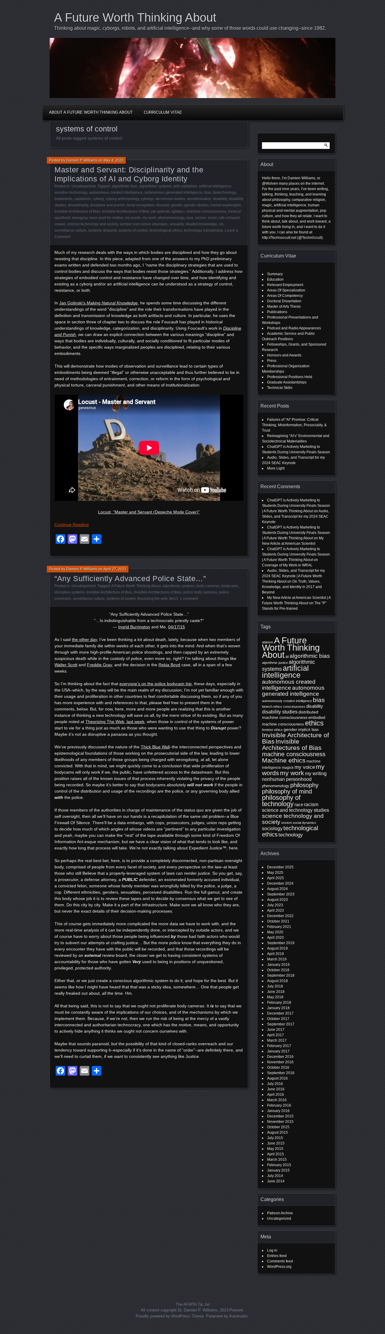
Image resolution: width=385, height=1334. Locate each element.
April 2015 (275, 1154)
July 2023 (275, 905)
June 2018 (276, 992)
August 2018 (277, 981)
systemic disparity (102, 230)
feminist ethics (272, 730)
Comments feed (280, 1261)
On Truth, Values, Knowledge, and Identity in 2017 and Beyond (292, 586)
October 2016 (278, 1067)
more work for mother (106, 218)
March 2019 (277, 959)
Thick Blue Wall (155, 746)
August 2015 (277, 1132)
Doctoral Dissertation (284, 301)
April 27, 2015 (114, 569)
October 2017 (278, 1019)
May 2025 (275, 872)
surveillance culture (70, 230)
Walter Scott (65, 664)
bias (207, 192)
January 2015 (278, 1170)
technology (193, 230)
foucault (162, 205)
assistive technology (70, 192)
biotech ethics (272, 706)
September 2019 (280, 943)
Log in (272, 1250)
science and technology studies (295, 810)
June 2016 (276, 1089)
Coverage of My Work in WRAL (287, 565)
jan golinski (160, 211)
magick (288, 768)
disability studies (279, 711)
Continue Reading (71, 524)
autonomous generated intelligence (173, 192)
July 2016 (275, 1084)
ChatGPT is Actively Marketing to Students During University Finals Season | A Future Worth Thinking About (296, 505)
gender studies (196, 205)
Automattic (238, 1316)
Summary (275, 274)
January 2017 (278, 1051)
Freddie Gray (99, 664)
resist (212, 218)
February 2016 (279, 1105)
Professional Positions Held (289, 377)
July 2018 (275, 986)
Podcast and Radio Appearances (294, 328)
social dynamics (304, 822)
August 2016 (277, 1078)
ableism (267, 642)
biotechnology (224, 192)
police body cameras (200, 592)
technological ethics (165, 230)
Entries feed (277, 1256)
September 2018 (280, 975)
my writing (316, 773)
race (189, 218)
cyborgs (147, 199)
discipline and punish (107, 205)
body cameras (208, 586)
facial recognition (141, 205)
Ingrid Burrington (134, 626)
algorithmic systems (155, 186)
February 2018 (279, 1002)
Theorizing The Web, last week (114, 721)
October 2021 (278, 921)
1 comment (189, 598)
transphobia (213, 230)
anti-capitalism (185, 186)
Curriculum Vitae (163, 112)
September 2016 (280, 1073)
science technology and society (92, 224)
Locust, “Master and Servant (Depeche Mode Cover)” (149, 512)
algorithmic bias (124, 186)
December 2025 (280, 867)
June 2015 (276, 1143)
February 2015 (279, 1165)
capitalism (82, 199)
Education (275, 279)
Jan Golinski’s (98, 302)
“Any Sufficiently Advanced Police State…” (130, 578)
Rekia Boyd (169, 664)
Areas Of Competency (285, 296)
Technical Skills (279, 388)
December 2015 (280, 1116)
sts (221, 224)
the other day (84, 639)
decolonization (199, 199)
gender (177, 205)
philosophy (304, 785)
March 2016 (277, 1100)
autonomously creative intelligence (287, 701)
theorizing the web (152, 598)
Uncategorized (84, 186)
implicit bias (308, 729)
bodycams (229, 586)
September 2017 (280, 1024)
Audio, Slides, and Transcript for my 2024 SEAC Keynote (295, 516)
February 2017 (279, 1046)
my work (149, 218)
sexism (286, 822)
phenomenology (171, 218)
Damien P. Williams (81, 160)
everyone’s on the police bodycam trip (155, 683)
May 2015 (275, 1149)
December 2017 (280, 1013)
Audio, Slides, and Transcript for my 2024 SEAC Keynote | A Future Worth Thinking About (293, 576)
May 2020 (275, 932)
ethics (314, 723)
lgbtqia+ (178, 211)
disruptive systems (69, 592)
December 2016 (280, 1057)
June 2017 (276, 1029)
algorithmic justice (275, 662)
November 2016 (280, 1062)
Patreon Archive (280, 1213)
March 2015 (277, 1159)
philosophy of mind (287, 791)
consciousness (294, 706)
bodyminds (63, 199)
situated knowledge (201, 224)
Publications (277, 312)
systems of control (133, 230)
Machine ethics (284, 760)
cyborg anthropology (122, 199)
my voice (304, 767)
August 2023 (277, 900)
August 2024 (277, 889)
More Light (276, 468)
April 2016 (275, 1094)
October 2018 (278, 970)
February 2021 (279, 927)
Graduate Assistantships (286, 382)
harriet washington (226, 205)
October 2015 (278, 1127)
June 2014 (276, 1181)
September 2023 (280, 894)
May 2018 (275, 997)
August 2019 (277, 948)
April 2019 (275, 954)
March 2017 (277, 1040)
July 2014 (275, 1176)
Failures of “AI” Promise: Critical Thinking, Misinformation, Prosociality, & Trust (294, 425)
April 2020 (275, 937)
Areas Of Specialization (286, 290)
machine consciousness (206, 211)
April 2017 (275, 1035)
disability (220, 199)
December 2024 (280, 883)
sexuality (176, 224)
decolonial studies (170, 199)
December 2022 (280, 916)
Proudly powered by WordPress (163, 1316)
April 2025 (275, 878)
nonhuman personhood (287, 779)
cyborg (98, 199)
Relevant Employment (285, 285)
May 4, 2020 (113, 160)
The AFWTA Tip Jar (193, 1304)
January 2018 (278, 1008)
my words (133, 218)
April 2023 (275, 910)
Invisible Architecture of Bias (77, 211)
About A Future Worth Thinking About (91, 112)
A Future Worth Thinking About (135, 17)
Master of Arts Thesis (284, 306)
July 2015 (275, 1138)
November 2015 (280, 1122)
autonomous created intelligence (116, 192)
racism (200, 218)
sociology (272, 828)
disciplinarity (78, 205)
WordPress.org (279, 1267)
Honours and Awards (284, 355)
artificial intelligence (215, 186)
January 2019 (278, 965)
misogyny (79, 218)
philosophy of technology (281, 801)
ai (287, 656)
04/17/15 (176, 626)
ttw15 (173, 598)
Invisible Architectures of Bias (125, 211)
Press (271, 361)
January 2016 (278, 1111)
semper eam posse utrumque (144, 224)
